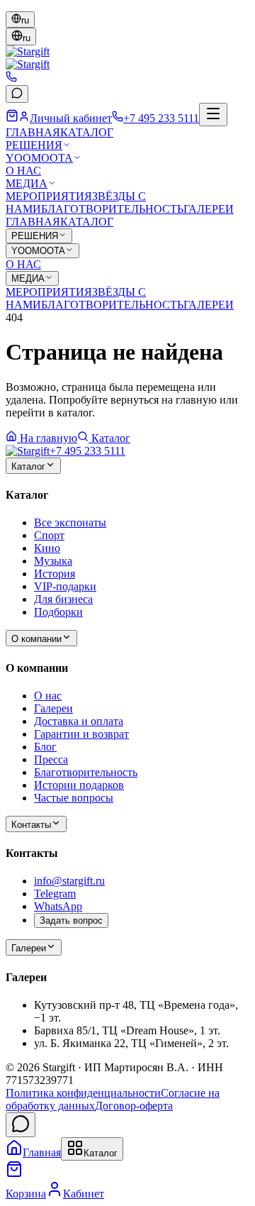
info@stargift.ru (69, 881)
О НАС (23, 171)
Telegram (55, 893)
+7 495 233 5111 (87, 451)
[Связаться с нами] (20, 1124)
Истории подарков (79, 785)
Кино (47, 548)
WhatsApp (58, 906)
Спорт (49, 535)
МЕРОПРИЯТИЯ (49, 196)
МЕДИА (26, 183)
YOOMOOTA (39, 158)
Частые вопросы (73, 798)
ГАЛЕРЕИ (208, 209)
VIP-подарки (65, 586)
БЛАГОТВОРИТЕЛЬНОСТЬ (112, 209)
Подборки (58, 612)
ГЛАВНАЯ (33, 132)
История (54, 574)
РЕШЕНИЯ (34, 145)
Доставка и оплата (78, 721)
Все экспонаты (70, 522)
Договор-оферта (134, 1106)
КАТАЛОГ (86, 132)
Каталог (110, 438)
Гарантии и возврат (81, 734)
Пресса (51, 759)
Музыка (53, 561)
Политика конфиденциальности (83, 1093)
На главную (48, 438)
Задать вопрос (71, 920)
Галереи (53, 708)
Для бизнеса (63, 599)
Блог (45, 747)
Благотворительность (85, 772)
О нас (48, 696)
